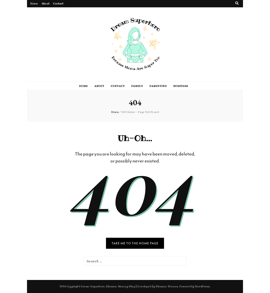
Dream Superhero (93, 286)
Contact (58, 3)
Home (34, 3)
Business (180, 86)
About (45, 3)
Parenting (158, 86)
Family (137, 86)
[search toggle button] (237, 3)
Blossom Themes (167, 286)
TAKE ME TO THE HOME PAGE (135, 243)
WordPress (202, 286)
